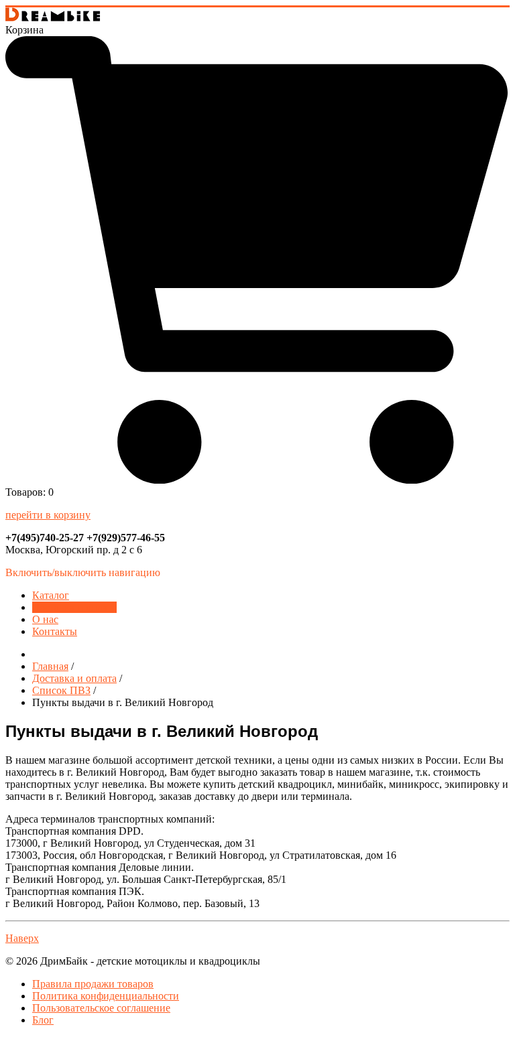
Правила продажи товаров (93, 983)
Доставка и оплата (74, 607)
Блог (43, 1020)
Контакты (54, 631)
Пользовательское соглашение (101, 1008)
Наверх (22, 938)
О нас (45, 619)
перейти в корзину (48, 515)
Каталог (50, 595)
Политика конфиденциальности (105, 995)
